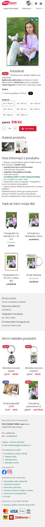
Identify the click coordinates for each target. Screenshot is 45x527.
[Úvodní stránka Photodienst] (9, 3)
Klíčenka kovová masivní (33, 369)
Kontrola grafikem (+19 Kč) (15, 93)
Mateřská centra (12, 463)
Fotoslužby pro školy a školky (15, 453)
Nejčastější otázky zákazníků (15, 481)
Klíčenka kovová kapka (11, 369)
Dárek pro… (27, 8)
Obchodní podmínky (12, 487)
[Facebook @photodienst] (4, 472)
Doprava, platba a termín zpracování (19, 505)
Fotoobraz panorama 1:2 (34, 405)
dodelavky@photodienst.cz (19, 445)
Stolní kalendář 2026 (11, 405)
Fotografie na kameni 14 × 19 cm (11, 236)
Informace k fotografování (15, 493)
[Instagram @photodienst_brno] (9, 472)
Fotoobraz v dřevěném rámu (33, 235)
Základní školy (10, 456)
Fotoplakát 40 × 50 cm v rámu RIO (11, 277)
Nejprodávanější (10, 8)
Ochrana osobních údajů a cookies (18, 490)
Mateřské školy (11, 459)
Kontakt (7, 496)
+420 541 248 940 (16, 442)
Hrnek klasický (33, 275)
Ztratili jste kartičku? (12, 484)
